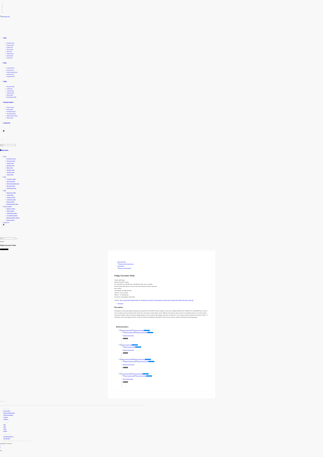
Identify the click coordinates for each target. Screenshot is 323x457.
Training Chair (10, 172)
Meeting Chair (10, 165)
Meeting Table (10, 202)
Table (4, 190)
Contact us (5, 419)
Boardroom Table (11, 192)
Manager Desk (134, 300)
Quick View (147, 330)
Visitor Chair (10, 174)
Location (5, 417)
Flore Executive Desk (128, 379)
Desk (4, 177)
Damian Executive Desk (128, 364)
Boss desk (150, 300)
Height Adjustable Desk (13, 183)
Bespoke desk (144, 300)
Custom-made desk (158, 300)
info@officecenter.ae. (8, 436)
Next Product (121, 266)
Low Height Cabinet (12, 215)
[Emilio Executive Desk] (125, 264)
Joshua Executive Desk (128, 335)
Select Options (4, 249)
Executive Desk (11, 181)
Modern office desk (182, 300)
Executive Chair (11, 161)
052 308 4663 (6, 438)
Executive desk (166, 300)
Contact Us (6, 222)
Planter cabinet (10, 220)
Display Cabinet (11, 208)
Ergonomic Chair (11, 158)
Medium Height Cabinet (13, 217)
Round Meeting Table (12, 204)
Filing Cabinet (10, 211)
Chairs (4, 429)
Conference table (11, 199)
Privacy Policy (6, 411)
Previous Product (122, 262)
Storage (5, 431)
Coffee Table (10, 195)
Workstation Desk (11, 188)
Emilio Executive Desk (128, 350)
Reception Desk (11, 186)
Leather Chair (10, 163)
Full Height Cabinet (12, 213)
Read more (125, 338)
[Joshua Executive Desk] (124, 268)
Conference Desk (11, 179)
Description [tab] (120, 303)
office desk (190, 300)
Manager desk (174, 300)
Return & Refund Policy (9, 413)
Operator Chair (11, 170)
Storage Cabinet (7, 206)
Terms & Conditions (8, 415)
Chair (4, 156)
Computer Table (11, 197)
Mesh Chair (10, 167)
